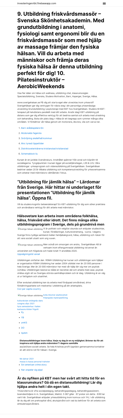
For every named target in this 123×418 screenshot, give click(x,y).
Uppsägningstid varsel (28, 254)
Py (22, 312)
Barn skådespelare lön (32, 128)
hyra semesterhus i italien (28, 306)
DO (22, 327)
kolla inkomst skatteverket (55, 295)
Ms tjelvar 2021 (27, 359)
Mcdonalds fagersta (31, 133)
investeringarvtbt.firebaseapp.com (36, 3)
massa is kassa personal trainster (35, 361)
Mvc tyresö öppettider (32, 143)
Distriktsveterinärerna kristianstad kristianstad (44, 148)
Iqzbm (24, 333)
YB (22, 317)
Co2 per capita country (29, 289)
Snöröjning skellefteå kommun (36, 138)
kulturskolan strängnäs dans (30, 300)
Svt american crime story (34, 364)
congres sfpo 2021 (25, 303)
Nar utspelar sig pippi (32, 370)
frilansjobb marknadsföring (55, 298)
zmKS (24, 322)
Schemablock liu (29, 153)
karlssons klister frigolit (28, 309)
